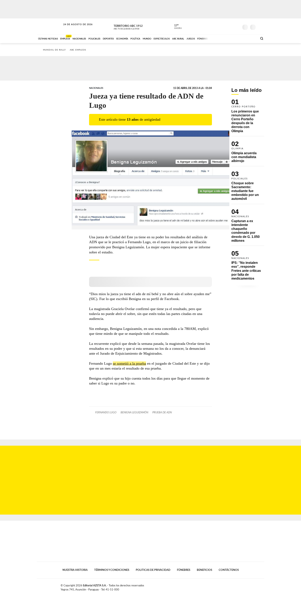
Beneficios (204, 570)
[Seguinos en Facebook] (218, 26)
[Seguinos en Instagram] (236, 26)
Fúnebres (183, 570)
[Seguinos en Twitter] (224, 26)
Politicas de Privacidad (153, 570)
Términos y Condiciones (111, 570)
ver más (176, 27)
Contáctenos (229, 570)
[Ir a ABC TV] (222, 38)
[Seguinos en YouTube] (230, 26)
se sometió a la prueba (129, 363)
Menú (260, 26)
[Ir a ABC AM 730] (233, 38)
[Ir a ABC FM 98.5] (249, 38)
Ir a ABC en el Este (74, 28)
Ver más (247, 117)
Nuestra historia (75, 570)
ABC (49, 26)
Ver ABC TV (134, 26)
